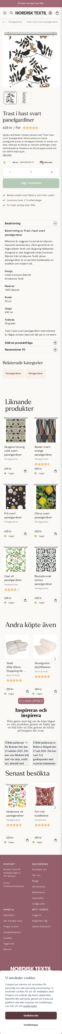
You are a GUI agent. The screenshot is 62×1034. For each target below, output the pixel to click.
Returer (7, 949)
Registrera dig (39, 921)
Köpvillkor (8, 915)
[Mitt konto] (50, 13)
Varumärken (39, 887)
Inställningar (31, 1024)
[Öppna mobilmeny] (4, 13)
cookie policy (30, 1006)
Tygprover (8, 944)
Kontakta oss (39, 869)
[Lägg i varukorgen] (25, 471)
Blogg (35, 881)
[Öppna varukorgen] (57, 13)
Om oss (36, 875)
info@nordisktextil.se (13, 886)
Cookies (7, 938)
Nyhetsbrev (38, 892)
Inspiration (38, 898)
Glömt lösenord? (41, 926)
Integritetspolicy (12, 932)
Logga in (36, 915)
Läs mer (7, 155)
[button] (17, 753)
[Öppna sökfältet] (11, 13)
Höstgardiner (35, 373)
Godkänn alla (31, 1015)
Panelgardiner (15, 22)
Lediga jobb (38, 904)
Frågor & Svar (11, 926)
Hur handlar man (12, 921)
